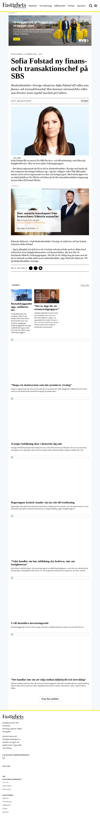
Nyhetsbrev (7, 786)
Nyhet (84, 101)
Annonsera (6, 789)
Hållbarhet (59, 5)
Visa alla (84, 285)
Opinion (81, 5)
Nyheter (33, 5)
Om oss (5, 782)
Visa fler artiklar (50, 699)
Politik (71, 5)
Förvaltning (46, 5)
